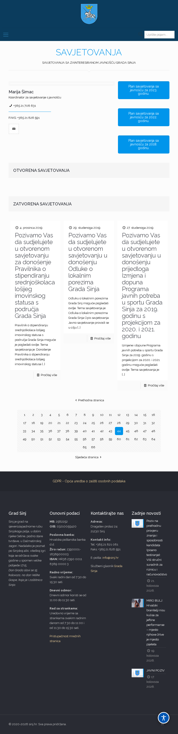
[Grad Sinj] (89, 14)
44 (119, 431)
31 (144, 423)
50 (33, 439)
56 (84, 439)
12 (119, 415)
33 (24, 431)
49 (24, 439)
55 (76, 439)
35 (41, 431)
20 (50, 423)
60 (119, 439)
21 (58, 423)
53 (58, 439)
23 (76, 423)
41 (93, 431)
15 (144, 415)
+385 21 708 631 (24, 105)
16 (153, 415)
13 (127, 415)
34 (33, 431)
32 (153, 423)
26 (102, 423)
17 (24, 423)
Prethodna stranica (91, 400)
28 (119, 423)
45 (127, 431)
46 (136, 431)
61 (127, 439)
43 (110, 431)
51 (41, 439)
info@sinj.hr (110, 557)
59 (110, 439)
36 (50, 431)
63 (144, 439)
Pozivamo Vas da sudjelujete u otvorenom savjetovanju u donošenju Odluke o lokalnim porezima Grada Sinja (87, 262)
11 (110, 415)
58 (102, 439)
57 (93, 439)
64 (153, 439)
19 (41, 423)
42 (102, 431)
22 (67, 423)
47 (144, 431)
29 (127, 423)
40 (85, 431)
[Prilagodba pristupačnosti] (163, 718)
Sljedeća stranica (87, 457)
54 (67, 439)
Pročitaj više (49, 375)
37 (58, 431)
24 (84, 423)
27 (110, 423)
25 (93, 423)
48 (153, 431)
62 (136, 439)
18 (33, 423)
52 (50, 439)
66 (93, 447)
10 (102, 415)
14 (136, 415)
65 (84, 447)
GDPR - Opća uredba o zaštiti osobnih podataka (89, 481)
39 (76, 431)
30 (136, 423)
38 (67, 431)
